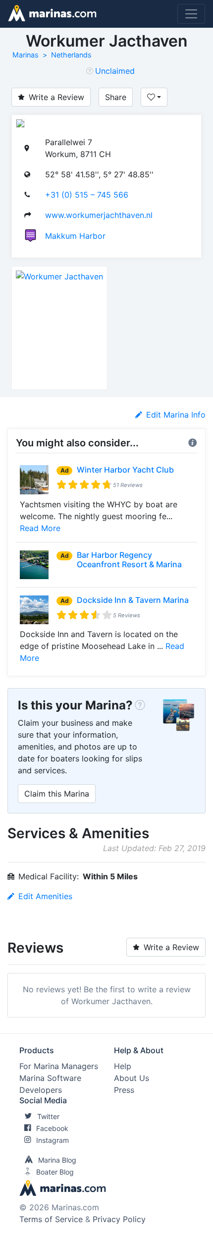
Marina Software (50, 1078)
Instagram (52, 1140)
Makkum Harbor (75, 236)
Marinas (25, 55)
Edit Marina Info (176, 415)
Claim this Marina (56, 794)
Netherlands (71, 55)
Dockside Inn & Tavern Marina (133, 600)
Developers (40, 1090)
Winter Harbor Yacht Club (125, 470)
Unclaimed (115, 71)
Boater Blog (55, 1172)
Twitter (48, 1116)
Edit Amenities (45, 896)
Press (124, 1090)
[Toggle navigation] (191, 14)
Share (115, 97)
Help (122, 1066)
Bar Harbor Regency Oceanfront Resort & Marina (129, 559)
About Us (131, 1078)
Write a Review (56, 97)
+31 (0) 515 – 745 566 (86, 195)
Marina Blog (57, 1160)
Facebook (52, 1128)
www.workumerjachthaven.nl (99, 215)
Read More (40, 528)
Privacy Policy (119, 1219)
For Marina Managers (58, 1066)
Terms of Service (51, 1219)
